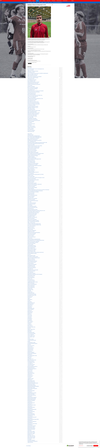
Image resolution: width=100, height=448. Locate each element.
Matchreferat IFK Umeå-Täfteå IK (31, 400)
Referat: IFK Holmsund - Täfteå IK (31, 432)
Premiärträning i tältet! (30, 288)
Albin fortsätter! (29, 290)
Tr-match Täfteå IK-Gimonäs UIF (31, 364)
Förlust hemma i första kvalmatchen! (32, 178)
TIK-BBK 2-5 (29, 298)
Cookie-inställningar (28, 445)
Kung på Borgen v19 (30, 322)
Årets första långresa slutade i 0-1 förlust (32, 355)
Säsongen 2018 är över (30, 296)
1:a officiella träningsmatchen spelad (32, 340)
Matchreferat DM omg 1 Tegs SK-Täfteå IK (32, 423)
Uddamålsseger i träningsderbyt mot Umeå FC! (33, 107)
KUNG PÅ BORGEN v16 (30, 420)
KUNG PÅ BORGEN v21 (30, 408)
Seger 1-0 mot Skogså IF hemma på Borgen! (32, 167)
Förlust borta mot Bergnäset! (31, 121)
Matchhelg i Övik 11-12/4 (30, 434)
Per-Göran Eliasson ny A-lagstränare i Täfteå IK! (33, 256)
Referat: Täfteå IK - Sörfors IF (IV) (31, 435)
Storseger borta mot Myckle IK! (31, 196)
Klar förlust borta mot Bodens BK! (31, 266)
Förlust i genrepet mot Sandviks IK (31, 273)
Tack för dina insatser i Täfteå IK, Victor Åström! (33, 77)
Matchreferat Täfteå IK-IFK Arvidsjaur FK (32, 397)
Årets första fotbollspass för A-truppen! (32, 253)
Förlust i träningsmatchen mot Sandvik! (32, 206)
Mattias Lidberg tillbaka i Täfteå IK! (31, 255)
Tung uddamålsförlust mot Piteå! (31, 265)
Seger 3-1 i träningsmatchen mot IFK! (32, 141)
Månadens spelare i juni (30, 311)
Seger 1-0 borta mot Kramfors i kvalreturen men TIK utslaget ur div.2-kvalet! (36, 177)
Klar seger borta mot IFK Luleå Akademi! (32, 185)
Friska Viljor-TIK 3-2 (30, 297)
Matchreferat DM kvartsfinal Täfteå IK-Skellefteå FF (33, 386)
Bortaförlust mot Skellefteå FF (31, 352)
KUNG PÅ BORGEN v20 (30, 410)
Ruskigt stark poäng (30, 312)
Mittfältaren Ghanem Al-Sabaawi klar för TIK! (37, 4)
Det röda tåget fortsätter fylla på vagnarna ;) (32, 343)
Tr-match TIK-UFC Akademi (31, 365)
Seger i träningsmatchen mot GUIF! (31, 100)
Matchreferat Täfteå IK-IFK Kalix (31, 411)
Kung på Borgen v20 (30, 320)
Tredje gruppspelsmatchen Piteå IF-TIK (32, 368)
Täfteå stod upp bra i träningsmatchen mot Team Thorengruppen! (35, 274)
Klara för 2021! (29, 254)
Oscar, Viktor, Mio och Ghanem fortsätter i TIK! (33, 96)
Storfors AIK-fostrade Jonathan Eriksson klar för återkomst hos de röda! (36, 143)
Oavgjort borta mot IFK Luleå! (31, 131)
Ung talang (29, 341)
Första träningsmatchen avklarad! (31, 109)
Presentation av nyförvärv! (30, 175)
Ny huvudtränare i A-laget (30, 289)
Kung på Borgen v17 (30, 356)
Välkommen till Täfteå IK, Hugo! (31, 285)
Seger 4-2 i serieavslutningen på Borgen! (32, 111)
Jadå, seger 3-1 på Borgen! (31, 128)
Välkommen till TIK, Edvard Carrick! (31, 243)
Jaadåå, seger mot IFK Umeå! (31, 78)
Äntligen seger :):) (30, 357)
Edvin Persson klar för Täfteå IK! (31, 144)
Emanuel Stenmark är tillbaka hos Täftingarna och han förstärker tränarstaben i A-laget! (37, 142)
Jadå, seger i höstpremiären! (31, 188)
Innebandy (33, 0)
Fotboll (37, 0)
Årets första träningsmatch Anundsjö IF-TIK (32, 366)
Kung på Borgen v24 (30, 401)
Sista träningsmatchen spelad (31, 332)
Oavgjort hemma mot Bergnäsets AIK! (32, 230)
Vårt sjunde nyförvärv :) (30, 376)
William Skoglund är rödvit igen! (31, 108)
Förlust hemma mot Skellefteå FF (31, 130)
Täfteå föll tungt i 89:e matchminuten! (32, 267)
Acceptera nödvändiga (90, 445)
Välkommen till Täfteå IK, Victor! (31, 287)
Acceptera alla (96, 445)
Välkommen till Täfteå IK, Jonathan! (31, 251)
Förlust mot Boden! (30, 122)
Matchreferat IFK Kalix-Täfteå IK (31, 390)
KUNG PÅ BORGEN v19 (30, 412)
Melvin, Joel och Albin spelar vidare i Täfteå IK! (33, 87)
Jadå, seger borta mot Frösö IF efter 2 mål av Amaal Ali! (34, 120)
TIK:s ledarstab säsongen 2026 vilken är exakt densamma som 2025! (35, 98)
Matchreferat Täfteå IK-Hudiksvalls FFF (32, 353)
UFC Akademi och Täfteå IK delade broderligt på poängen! (34, 223)
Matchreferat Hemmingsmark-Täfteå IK (32, 409)
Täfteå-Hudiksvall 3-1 (30, 299)
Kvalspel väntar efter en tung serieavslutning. (33, 119)
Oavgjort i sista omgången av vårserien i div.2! (33, 74)
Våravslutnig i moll (30, 310)
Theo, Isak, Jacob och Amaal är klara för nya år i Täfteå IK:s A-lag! (35, 95)
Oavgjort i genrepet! (30, 133)
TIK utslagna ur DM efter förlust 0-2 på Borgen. (33, 155)
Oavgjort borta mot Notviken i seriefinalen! (32, 187)
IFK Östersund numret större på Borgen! (32, 264)
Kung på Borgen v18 (30, 354)
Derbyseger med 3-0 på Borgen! (31, 86)
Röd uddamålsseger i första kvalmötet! (32, 118)
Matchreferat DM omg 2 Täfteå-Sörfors (32, 421)
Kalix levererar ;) (29, 344)
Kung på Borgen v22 (30, 318)
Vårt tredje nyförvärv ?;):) (30, 375)
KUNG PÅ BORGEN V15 (30, 422)
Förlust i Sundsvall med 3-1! (31, 129)
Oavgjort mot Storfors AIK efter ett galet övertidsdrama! (34, 232)
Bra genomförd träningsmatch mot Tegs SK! (32, 209)
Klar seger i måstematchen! (31, 263)
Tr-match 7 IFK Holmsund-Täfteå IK (31, 333)
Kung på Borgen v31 (30, 396)
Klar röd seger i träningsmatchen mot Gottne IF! (33, 106)
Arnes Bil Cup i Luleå (30, 278)
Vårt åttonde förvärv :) (30, 374)
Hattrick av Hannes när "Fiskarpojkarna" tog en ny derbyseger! (34, 76)
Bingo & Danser (48, 0)
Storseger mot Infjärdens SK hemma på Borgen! (33, 152)
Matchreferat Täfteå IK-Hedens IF (31, 407)
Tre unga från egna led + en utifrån (31, 342)
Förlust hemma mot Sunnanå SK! (31, 186)
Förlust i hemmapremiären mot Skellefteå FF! (33, 88)
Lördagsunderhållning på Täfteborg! (32, 245)
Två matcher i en (29, 323)
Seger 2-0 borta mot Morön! (31, 197)
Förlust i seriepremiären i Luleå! (31, 89)
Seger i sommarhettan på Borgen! (31, 162)
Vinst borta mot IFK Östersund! (31, 234)
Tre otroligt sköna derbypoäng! (31, 156)
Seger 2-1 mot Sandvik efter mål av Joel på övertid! (33, 221)
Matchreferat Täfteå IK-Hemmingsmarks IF (32, 388)
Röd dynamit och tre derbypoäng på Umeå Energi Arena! (34, 84)
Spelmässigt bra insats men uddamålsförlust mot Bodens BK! (35, 140)
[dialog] (88, 443)
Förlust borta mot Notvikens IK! (31, 218)
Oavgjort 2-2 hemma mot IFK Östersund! (32, 219)
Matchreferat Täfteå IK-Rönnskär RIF (32, 385)
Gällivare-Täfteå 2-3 (30, 301)
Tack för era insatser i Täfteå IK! (31, 176)
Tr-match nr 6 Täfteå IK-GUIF (31, 334)
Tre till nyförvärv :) (29, 377)
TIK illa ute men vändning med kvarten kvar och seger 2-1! (34, 154)
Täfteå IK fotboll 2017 (30, 379)
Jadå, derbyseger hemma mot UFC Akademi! (33, 164)
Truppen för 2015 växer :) (30, 442)
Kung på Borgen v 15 (30, 330)
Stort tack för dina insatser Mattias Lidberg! (32, 207)
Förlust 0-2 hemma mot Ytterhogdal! (32, 233)
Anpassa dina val (81, 445)
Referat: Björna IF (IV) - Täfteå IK (31, 433)
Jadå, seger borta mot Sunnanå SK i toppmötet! (33, 163)
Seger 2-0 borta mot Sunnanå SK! (31, 199)
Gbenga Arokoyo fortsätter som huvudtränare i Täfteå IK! (34, 110)
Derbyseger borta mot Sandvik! (31, 231)
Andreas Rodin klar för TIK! (31, 208)
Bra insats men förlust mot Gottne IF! (32, 262)
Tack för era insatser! (30, 85)
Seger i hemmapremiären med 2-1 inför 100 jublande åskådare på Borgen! (36, 240)
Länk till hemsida (29, 430)
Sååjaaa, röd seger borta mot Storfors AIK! (32, 75)
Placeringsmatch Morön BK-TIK (31, 367)
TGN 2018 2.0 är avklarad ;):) (31, 309)
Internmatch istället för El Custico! (31, 275)
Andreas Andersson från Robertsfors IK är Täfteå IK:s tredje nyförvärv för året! (36, 210)
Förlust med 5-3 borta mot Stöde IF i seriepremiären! (33, 241)
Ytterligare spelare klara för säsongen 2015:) (33, 441)
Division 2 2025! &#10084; (30, 117)
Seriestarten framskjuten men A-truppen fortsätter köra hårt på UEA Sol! (36, 252)
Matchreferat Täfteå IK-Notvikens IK (31, 399)
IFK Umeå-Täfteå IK (30, 319)
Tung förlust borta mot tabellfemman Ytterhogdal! (33, 220)
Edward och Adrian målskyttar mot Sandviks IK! (33, 242)
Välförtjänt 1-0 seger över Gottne (31, 329)
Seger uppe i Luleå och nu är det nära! (32, 151)
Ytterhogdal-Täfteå (30, 307)
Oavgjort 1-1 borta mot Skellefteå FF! (32, 97)
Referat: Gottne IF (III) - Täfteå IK (31, 431)
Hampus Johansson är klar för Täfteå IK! (32, 99)
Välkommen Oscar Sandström (31, 345)
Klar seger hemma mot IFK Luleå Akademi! (32, 198)
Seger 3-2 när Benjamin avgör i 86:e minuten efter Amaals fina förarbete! (36, 153)
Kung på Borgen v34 (30, 389)
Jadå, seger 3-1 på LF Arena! (31, 166)
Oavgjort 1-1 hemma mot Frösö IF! (31, 222)
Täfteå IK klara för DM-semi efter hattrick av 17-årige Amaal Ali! (35, 184)
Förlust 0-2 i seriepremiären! (31, 173)
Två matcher (29, 300)
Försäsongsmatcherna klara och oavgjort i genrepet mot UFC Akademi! (36, 174)
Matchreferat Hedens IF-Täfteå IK (31, 387)
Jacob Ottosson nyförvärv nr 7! (31, 276)
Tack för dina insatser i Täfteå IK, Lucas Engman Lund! (34, 211)
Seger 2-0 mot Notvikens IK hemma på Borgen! (33, 200)
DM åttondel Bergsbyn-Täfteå (31, 308)
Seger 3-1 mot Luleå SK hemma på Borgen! (32, 195)
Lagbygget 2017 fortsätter (30, 378)
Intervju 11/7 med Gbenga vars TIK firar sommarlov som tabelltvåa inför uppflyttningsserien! (38, 73)
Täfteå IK (30, 0)
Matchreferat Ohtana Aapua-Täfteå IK (32, 398)
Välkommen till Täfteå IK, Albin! (31, 277)
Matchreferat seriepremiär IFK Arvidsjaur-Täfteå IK (33, 419)
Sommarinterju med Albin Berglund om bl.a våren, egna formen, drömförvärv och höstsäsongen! (38, 189)
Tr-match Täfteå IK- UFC (30, 363)
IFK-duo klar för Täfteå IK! (30, 244)
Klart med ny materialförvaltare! (31, 286)
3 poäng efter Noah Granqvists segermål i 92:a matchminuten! (35, 165)
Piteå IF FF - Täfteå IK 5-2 (30, 321)
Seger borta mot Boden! (30, 229)
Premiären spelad (29, 331)
